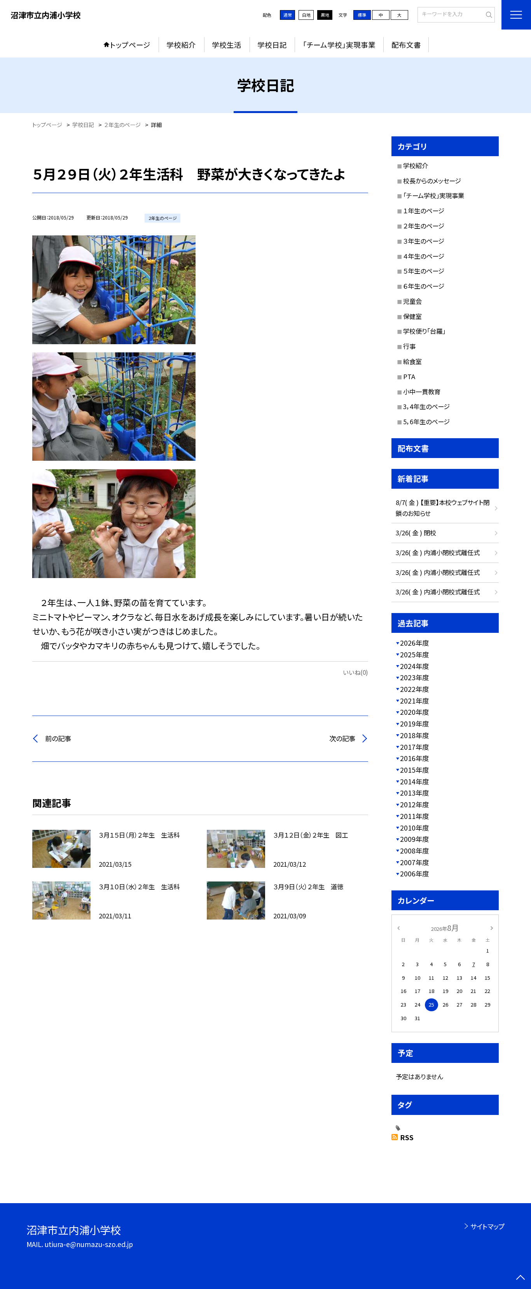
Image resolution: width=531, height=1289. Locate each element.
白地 (306, 15)
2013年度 (414, 793)
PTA (409, 376)
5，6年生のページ (426, 421)
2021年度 (414, 700)
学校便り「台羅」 (424, 331)
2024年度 (414, 666)
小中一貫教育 (421, 391)
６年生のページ (423, 286)
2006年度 (414, 873)
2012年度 (414, 804)
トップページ (130, 44)
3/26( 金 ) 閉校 (416, 532)
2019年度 (414, 723)
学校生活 (226, 44)
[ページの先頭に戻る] (520, 1278)
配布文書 (406, 44)
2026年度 (414, 643)
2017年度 (414, 747)
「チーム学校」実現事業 (339, 44)
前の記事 (58, 738)
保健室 (412, 316)
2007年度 (414, 862)
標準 (362, 15)
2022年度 (414, 689)
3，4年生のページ (426, 406)
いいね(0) (355, 672)
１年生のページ (423, 210)
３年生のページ (423, 241)
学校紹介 (181, 44)
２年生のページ (423, 225)
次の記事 (342, 738)
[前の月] (398, 927)
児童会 (412, 301)
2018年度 (414, 735)
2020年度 (414, 712)
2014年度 (414, 781)
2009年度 (414, 839)
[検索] (488, 14)
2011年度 (414, 816)
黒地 (325, 15)
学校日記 (272, 44)
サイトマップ (487, 1226)
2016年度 (414, 758)
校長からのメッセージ (432, 180)
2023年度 (414, 677)
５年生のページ (423, 270)
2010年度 (414, 828)
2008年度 (414, 850)
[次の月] (492, 927)
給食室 (412, 361)
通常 (287, 15)
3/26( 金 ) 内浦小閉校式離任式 (438, 552)
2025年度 (414, 654)
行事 (409, 346)
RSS (407, 1137)
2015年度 (414, 770)
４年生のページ (423, 256)
